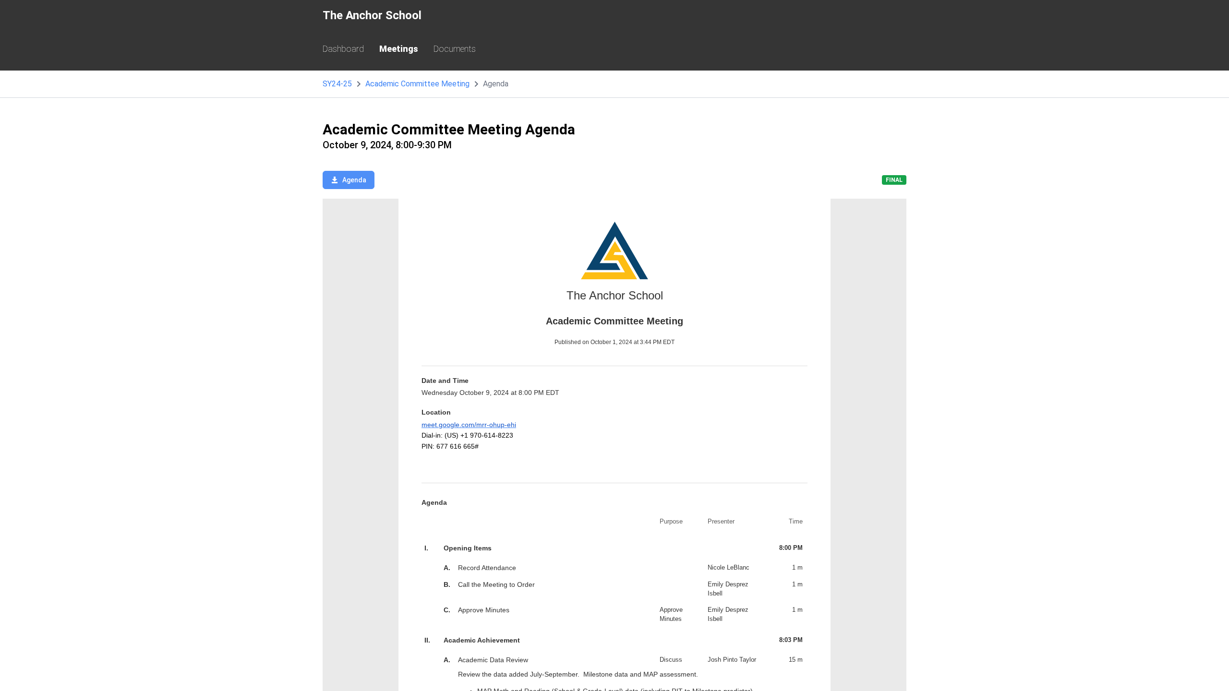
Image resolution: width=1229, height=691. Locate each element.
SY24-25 (337, 83)
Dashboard (343, 49)
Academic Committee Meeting (417, 83)
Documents (455, 49)
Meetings (398, 49)
